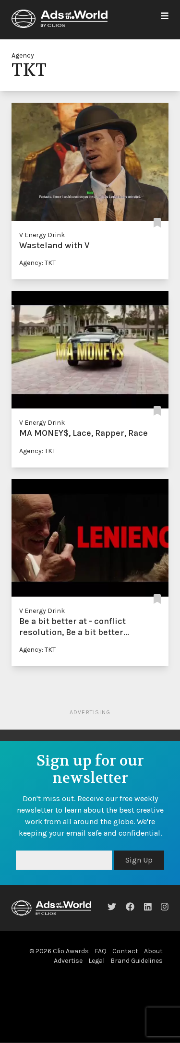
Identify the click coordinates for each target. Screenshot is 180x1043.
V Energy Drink (42, 235)
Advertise (68, 961)
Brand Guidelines (136, 961)
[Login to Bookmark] (157, 223)
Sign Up (139, 859)
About (153, 951)
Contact (125, 951)
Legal (96, 961)
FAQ (101, 951)
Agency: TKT (37, 263)
